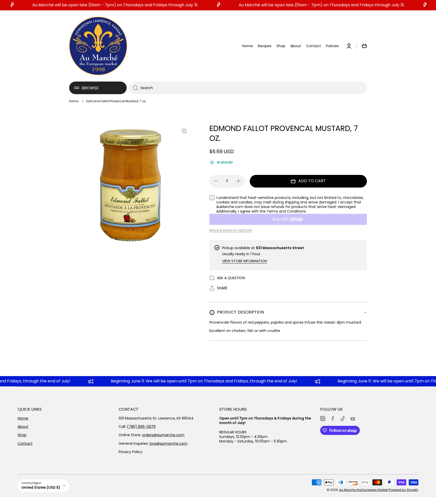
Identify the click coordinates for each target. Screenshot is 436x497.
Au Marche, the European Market (363, 490)
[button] (364, 45)
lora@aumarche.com (168, 443)
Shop (22, 434)
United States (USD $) (40, 487)
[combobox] (248, 88)
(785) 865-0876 (141, 426)
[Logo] (98, 46)
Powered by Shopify (403, 490)
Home (73, 101)
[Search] (133, 88)
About (23, 426)
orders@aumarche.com (163, 434)
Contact (25, 443)
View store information (244, 261)
